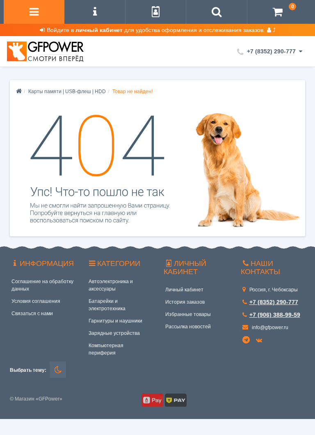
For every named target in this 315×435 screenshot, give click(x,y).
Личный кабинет (184, 290)
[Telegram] (246, 340)
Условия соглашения (35, 301)
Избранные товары (188, 314)
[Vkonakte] (260, 340)
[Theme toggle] (58, 370)
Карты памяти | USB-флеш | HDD (67, 91)
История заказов (185, 302)
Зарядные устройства (114, 333)
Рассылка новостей (188, 327)
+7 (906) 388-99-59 (274, 314)
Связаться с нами (32, 313)
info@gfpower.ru (269, 327)
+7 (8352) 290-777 (273, 302)
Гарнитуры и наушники (115, 321)
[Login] (156, 13)
